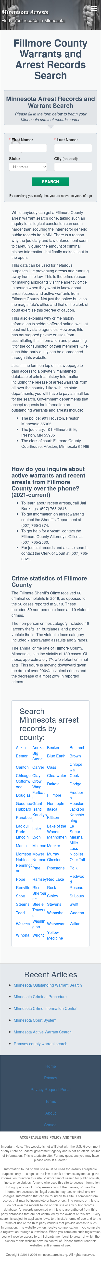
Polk (73, 868)
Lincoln (22, 837)
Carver (38, 767)
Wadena (77, 913)
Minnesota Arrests (24, 12)
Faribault (39, 795)
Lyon (36, 837)
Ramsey (39, 879)
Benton (22, 756)
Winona (22, 935)
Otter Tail (77, 859)
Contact (50, 1125)
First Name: (21, 139)
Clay (36, 775)
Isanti (37, 809)
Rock (51, 887)
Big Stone (37, 756)
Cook (74, 775)
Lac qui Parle (22, 828)
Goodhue (24, 803)
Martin (21, 845)
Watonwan (56, 924)
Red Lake (55, 879)
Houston (77, 803)
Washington (38, 924)
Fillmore (54, 795)
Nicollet (76, 854)
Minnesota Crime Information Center (45, 1008)
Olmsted (54, 859)
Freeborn (76, 795)
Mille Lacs (74, 845)
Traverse (38, 912)
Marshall (77, 837)
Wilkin (75, 924)
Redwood (77, 879)
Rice (36, 887)
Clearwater (56, 775)
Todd (20, 913)
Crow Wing (37, 784)
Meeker (53, 845)
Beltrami (77, 747)
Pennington (24, 868)
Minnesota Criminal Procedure (40, 996)
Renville (23, 887)
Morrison (23, 854)
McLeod (39, 845)
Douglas (23, 795)
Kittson (53, 817)
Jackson (77, 809)
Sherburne (39, 896)
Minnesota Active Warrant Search (43, 1032)
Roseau (76, 887)
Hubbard (23, 809)
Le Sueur (75, 828)
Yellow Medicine (55, 935)
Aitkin (21, 747)
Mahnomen (57, 837)
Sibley (52, 896)
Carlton (22, 767)
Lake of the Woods (56, 828)
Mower (38, 854)
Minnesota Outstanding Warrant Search (48, 985)
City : (66, 158)
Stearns (22, 904)
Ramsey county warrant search (40, 1043)
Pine (36, 868)
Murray (53, 854)
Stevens (54, 904)
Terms (50, 1101)
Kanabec (24, 817)
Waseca (23, 924)
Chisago (23, 775)
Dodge (75, 784)
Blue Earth (56, 756)
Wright (38, 935)
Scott (20, 896)
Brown (75, 756)
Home (50, 1066)
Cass (51, 767)
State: (14, 158)
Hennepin (55, 803)
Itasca (52, 809)
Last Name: (66, 139)
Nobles (22, 859)
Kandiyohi (39, 817)
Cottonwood (23, 784)
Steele (38, 904)
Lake (36, 828)
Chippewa (76, 767)
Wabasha (55, 913)
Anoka (38, 747)
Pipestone (56, 868)
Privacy (50, 1078)
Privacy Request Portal (51, 1089)
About (50, 1113)
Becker (53, 747)
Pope (20, 879)
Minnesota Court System (35, 1020)
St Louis (77, 896)
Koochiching (77, 817)
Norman (39, 859)
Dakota (53, 784)
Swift (74, 904)
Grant (37, 803)
